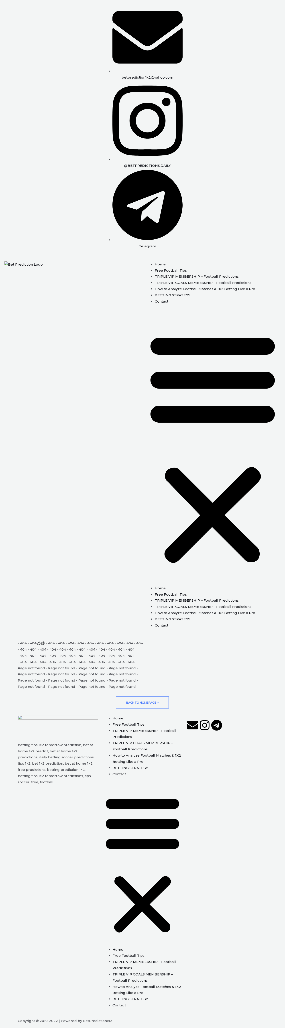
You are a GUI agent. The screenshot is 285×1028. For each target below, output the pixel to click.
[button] (213, 447)
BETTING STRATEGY (172, 295)
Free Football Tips (171, 270)
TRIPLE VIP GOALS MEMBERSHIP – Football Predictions (203, 283)
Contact (161, 301)
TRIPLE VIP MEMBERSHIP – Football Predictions (197, 276)
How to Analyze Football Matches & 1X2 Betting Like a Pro (205, 289)
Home (160, 264)
